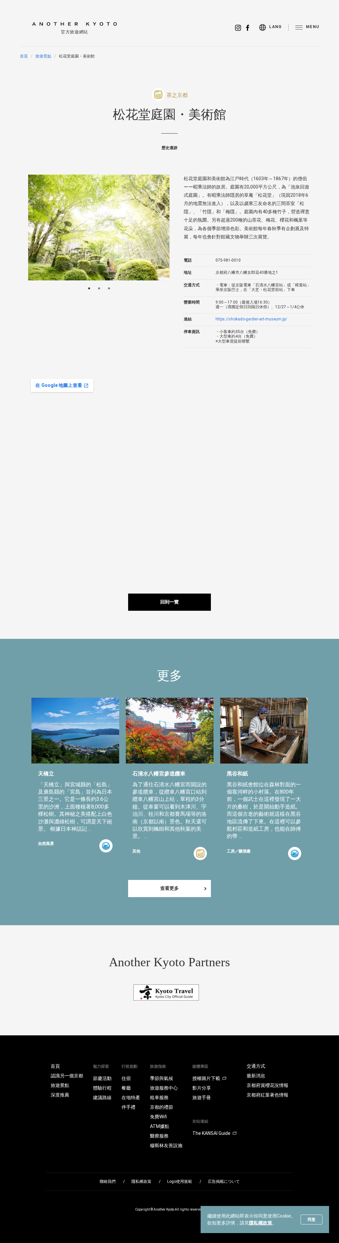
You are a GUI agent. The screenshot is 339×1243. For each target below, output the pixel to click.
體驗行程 (102, 1088)
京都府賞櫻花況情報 (267, 1085)
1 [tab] (89, 288)
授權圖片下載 (206, 1078)
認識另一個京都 (67, 1075)
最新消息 (256, 1075)
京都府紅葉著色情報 (267, 1095)
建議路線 (102, 1097)
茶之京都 (177, 95)
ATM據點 (159, 1126)
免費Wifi (158, 1116)
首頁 (24, 56)
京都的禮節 (161, 1107)
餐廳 (126, 1088)
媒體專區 (200, 1066)
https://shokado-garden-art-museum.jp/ (251, 319)
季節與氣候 (161, 1078)
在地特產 (130, 1097)
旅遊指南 (158, 1066)
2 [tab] (99, 288)
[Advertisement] (286, 422)
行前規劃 (129, 1066)
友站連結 (200, 1121)
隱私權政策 (260, 1222)
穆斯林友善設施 (166, 1145)
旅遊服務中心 (164, 1088)
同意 (311, 1219)
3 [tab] (109, 288)
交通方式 (256, 1066)
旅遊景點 (43, 56)
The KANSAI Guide (211, 1133)
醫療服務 (159, 1136)
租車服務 (159, 1097)
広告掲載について (224, 1181)
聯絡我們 (108, 1181)
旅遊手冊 (201, 1097)
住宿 (126, 1078)
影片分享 (201, 1088)
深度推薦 (60, 1095)
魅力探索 (101, 1066)
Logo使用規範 (179, 1181)
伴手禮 (128, 1107)
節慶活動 (102, 1078)
